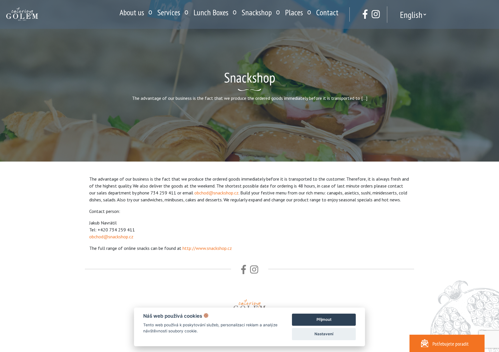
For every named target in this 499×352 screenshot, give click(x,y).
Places (294, 12)
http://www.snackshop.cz (207, 248)
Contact (327, 12)
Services (168, 12)
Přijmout (324, 319)
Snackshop (257, 12)
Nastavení (323, 334)
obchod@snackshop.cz (216, 193)
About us (132, 12)
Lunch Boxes (210, 12)
